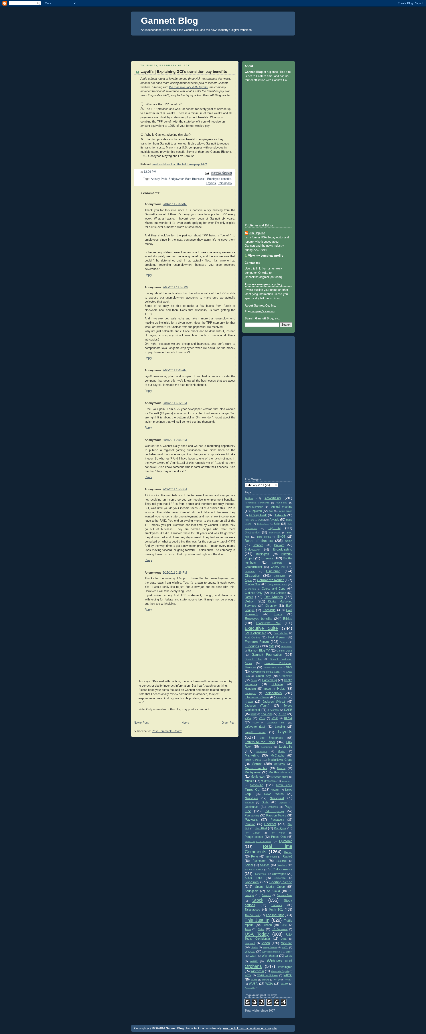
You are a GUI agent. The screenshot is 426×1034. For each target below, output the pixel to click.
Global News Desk (272, 667)
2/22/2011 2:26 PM (175, 572)
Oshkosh (273, 807)
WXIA (269, 983)
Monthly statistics (280, 772)
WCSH (253, 956)
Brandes (258, 545)
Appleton (256, 511)
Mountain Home (279, 776)
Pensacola (277, 819)
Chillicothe (250, 571)
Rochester (259, 860)
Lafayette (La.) (255, 726)
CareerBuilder (253, 567)
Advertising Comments (257, 502)
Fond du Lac (281, 633)
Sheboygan (260, 874)
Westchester (270, 955)
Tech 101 (276, 909)
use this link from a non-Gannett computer (250, 1028)
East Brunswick (195, 178)
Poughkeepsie (254, 836)
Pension (250, 824)
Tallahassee (252, 909)
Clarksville (279, 575)
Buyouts (267, 558)
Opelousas (251, 806)
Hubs (281, 688)
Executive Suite (261, 628)
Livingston (266, 747)
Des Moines (273, 597)
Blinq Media (263, 536)
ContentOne (252, 584)
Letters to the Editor (260, 742)
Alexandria (281, 502)
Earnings (269, 610)
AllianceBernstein (254, 506)
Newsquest (277, 798)
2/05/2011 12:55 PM (175, 287)
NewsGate (251, 798)
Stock (257, 900)
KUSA (288, 718)
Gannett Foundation (267, 654)
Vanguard (250, 943)
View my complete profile (265, 255)
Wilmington (285, 967)
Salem (249, 865)
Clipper (248, 580)
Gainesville (286, 646)
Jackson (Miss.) (274, 701)
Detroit (249, 601)
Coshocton (250, 589)
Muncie (249, 780)
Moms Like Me (256, 768)
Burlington (262, 554)
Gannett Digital (284, 650)
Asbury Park (159, 178)
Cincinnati (273, 571)
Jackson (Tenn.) (257, 705)
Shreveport (279, 874)
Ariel (271, 511)
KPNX (282, 714)
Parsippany (225, 183)
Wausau (250, 951)
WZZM (284, 983)
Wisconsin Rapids (280, 971)
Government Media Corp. (265, 671)
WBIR (289, 951)
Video (266, 943)
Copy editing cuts (277, 584)
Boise (288, 541)
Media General (253, 760)
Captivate (277, 562)
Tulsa (248, 929)
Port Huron (278, 832)
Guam (254, 680)
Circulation (252, 575)
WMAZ (265, 979)
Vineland (286, 943)
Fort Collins (252, 637)
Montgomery (253, 772)
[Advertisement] (213, 47)
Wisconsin (257, 971)
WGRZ (254, 961)
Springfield (251, 891)
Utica (283, 938)
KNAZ (253, 714)
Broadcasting (282, 549)
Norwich (249, 802)
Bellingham (262, 524)
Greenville (285, 675)
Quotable (285, 841)
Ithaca (249, 701)
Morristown (257, 776)
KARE (288, 709)
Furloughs (252, 646)
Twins (261, 929)
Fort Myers (276, 637)
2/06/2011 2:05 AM (175, 370)
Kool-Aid (266, 714)
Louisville (285, 746)
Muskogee (287, 781)
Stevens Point (284, 895)
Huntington (250, 693)
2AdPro (249, 498)
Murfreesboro (268, 781)
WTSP (288, 979)
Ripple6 (287, 856)
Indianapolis (273, 693)
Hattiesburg (269, 680)
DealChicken (278, 592)
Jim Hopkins (257, 233)
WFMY (288, 956)
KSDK (248, 718)
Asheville (280, 515)
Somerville (280, 878)
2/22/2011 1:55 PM (175, 489)
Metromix (280, 764)
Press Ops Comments (258, 841)
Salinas (265, 865)
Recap (288, 852)
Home (185, 722)
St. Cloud (273, 891)
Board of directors (259, 541)
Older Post (228, 722)
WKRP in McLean (267, 975)
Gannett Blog (169, 21)
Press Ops (278, 836)
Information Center (257, 697)
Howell (267, 688)
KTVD (275, 718)
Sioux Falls (253, 877)
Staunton (266, 895)
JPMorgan (273, 710)
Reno (254, 856)
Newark (275, 789)
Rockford (281, 861)
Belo (277, 523)
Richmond (271, 856)
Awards (274, 519)
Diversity (271, 605)
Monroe (281, 768)
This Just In (257, 920)
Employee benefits (219, 178)
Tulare (283, 925)
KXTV (255, 722)
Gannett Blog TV (259, 650)
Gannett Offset (253, 659)
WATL (285, 947)
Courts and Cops (273, 588)
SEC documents (280, 869)
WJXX (248, 975)
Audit (261, 519)
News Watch (274, 794)
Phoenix (270, 824)
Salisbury (282, 865)
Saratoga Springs (254, 869)
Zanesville (250, 988)
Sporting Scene (280, 882)
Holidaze (277, 684)
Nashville (256, 785)
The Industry (275, 915)
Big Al (274, 528)
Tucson (267, 925)
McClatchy (277, 755)
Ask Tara (249, 520)
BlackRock (275, 532)
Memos (256, 764)
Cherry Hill (278, 567)
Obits (265, 802)
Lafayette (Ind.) (276, 722)
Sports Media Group (270, 886)
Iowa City (281, 697)
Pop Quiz (280, 828)
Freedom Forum (257, 642)
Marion (281, 751)
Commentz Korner (270, 580)
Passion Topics (276, 815)
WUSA (253, 983)
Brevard (279, 545)
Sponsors (252, 882)
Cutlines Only (253, 592)
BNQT (281, 536)
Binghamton (252, 532)
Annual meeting (281, 506)
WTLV (277, 979)
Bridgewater (176, 178)
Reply (148, 275)
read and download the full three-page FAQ (179, 164)
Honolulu (250, 688)
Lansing (280, 726)
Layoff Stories (255, 732)
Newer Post (141, 722)
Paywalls (251, 819)
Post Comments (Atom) (167, 731)
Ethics (287, 618)
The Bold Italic (252, 915)
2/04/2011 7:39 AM (175, 204)
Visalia (254, 947)
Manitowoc (261, 751)
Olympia (283, 802)
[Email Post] (207, 173)
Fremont (284, 642)
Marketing (252, 755)
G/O (271, 646)
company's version (262, 311)
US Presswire (280, 929)
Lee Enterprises (271, 737)
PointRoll (261, 828)
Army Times (285, 511)
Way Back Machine (272, 952)
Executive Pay (268, 623)
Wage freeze (270, 947)
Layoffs (211, 183)
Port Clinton (252, 832)
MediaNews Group (280, 759)
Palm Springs (274, 811)
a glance (272, 71)
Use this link (253, 268)
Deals (249, 597)
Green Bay (263, 675)
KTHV (262, 718)
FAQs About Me (255, 633)
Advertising (272, 498)
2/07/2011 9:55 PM (175, 440)
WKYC (288, 975)
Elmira (278, 614)
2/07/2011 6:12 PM (175, 403)
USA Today (257, 934)
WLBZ (254, 979)
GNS (289, 667)
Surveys (276, 905)
